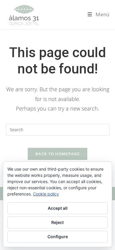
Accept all (58, 208)
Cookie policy (46, 193)
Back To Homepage (57, 153)
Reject (57, 222)
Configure (57, 236)
